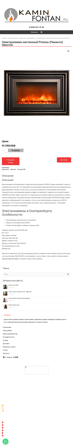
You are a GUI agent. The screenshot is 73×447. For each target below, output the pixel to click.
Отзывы (5, 340)
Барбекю (8, 435)
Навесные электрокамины (27, 38)
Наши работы (7, 330)
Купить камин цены (14, 305)
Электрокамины (13, 38)
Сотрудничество (8, 337)
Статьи (5, 350)
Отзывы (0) (21, 169)
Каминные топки (10, 430)
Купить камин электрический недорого (19, 298)
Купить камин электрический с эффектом (20, 291)
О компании (9, 405)
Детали (13, 169)
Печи (6, 433)
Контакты (6, 353)
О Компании (7, 327)
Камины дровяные (11, 422)
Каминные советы (9, 347)
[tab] (5, 169)
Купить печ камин (13, 285)
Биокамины (9, 428)
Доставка (6, 343)
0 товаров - (11, 357)
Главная (4, 38)
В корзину (16, 150)
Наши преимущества (10, 334)
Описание (5, 169)
